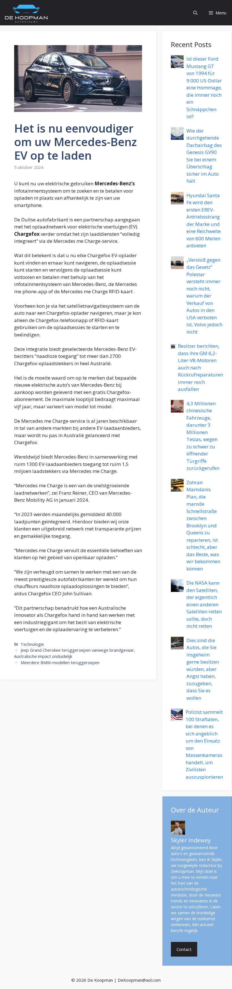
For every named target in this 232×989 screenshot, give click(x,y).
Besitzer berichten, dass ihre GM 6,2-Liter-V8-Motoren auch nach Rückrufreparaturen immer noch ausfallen (200, 367)
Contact (184, 949)
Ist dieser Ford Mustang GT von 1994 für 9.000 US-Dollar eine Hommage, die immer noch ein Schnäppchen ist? (204, 88)
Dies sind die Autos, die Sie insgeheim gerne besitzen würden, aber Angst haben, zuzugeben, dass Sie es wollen (202, 669)
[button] (195, 12)
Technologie (32, 644)
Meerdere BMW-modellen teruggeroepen (60, 662)
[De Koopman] (26, 12)
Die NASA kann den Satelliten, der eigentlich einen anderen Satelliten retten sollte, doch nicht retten (204, 604)
